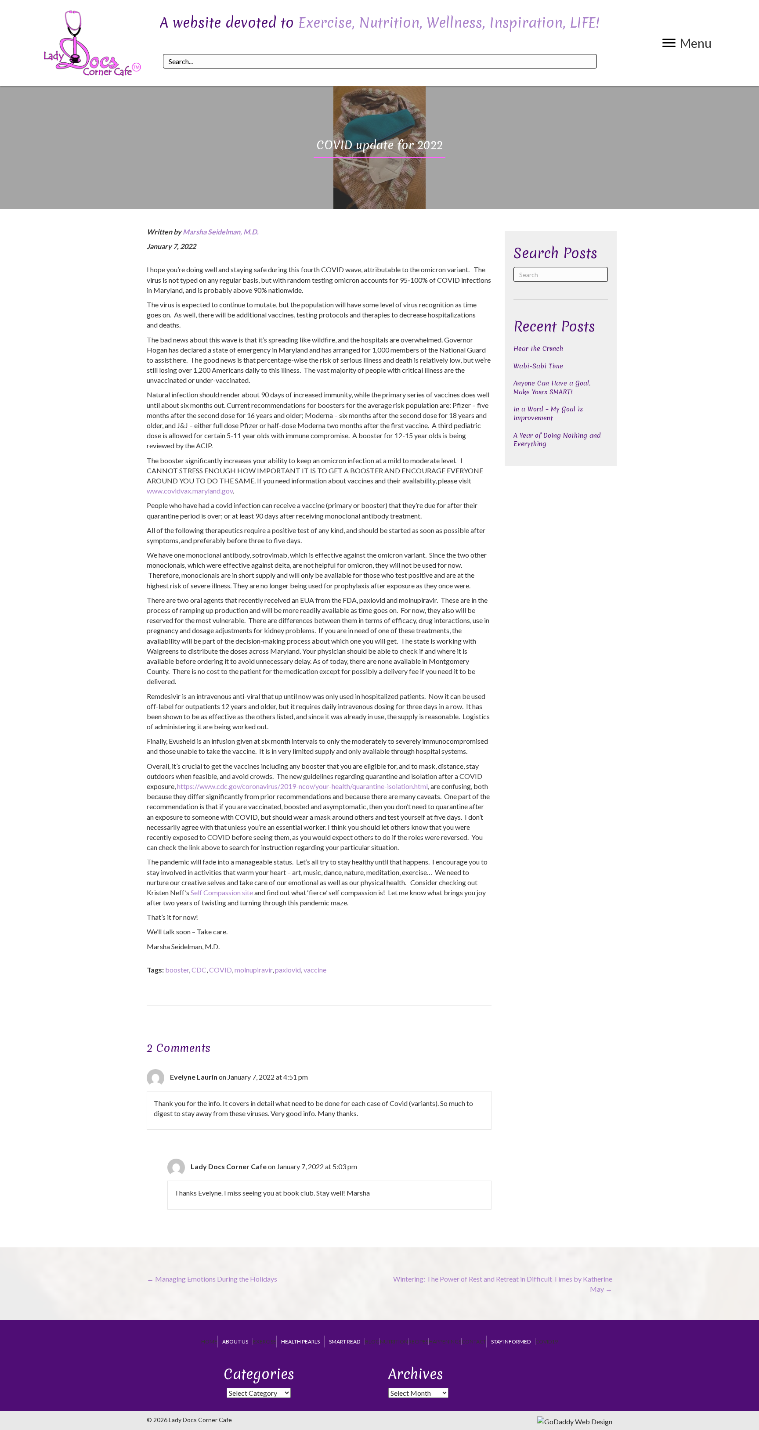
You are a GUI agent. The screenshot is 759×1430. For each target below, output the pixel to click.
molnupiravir (253, 969)
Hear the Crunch (538, 348)
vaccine (315, 969)
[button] (687, 43)
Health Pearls (300, 1341)
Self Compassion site (222, 892)
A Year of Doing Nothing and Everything (557, 440)
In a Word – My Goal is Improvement (548, 413)
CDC (199, 969)
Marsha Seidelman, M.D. (221, 231)
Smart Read (344, 1341)
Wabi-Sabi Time (538, 366)
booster (177, 969)
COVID (220, 969)
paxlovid (288, 969)
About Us (235, 1341)
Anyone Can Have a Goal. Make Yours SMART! (551, 387)
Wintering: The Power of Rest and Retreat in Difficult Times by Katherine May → (502, 1284)
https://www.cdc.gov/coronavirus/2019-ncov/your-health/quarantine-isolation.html (302, 786)
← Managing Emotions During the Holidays (212, 1279)
